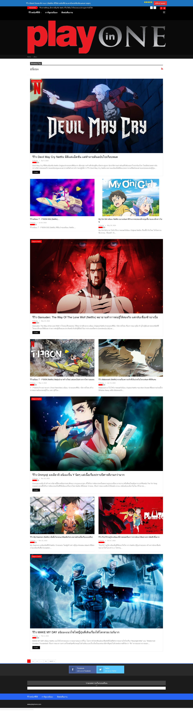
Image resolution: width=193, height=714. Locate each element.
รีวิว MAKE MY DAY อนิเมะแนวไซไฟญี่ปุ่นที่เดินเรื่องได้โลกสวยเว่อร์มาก (75, 632)
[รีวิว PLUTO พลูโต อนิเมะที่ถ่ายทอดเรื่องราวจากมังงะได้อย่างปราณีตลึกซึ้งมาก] (131, 515)
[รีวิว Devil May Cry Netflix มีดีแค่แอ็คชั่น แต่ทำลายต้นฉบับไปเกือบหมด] (96, 116)
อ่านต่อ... (36, 172)
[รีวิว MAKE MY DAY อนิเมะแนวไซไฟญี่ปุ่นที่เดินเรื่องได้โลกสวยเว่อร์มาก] (96, 591)
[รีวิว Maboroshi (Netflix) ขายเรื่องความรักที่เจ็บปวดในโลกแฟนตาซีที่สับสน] (131, 358)
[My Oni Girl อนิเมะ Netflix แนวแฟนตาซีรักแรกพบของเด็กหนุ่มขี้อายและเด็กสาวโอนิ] (131, 197)
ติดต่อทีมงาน (67, 12)
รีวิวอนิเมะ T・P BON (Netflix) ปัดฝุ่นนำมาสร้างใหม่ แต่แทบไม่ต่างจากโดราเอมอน (62, 379)
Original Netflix (36, 81)
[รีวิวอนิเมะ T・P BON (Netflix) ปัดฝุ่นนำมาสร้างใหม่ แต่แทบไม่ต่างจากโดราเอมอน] (62, 358)
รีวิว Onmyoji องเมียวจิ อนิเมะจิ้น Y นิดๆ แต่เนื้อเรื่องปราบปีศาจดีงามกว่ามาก (78, 475)
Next (52, 661)
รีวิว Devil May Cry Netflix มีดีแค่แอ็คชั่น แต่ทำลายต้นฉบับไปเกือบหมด (75, 157)
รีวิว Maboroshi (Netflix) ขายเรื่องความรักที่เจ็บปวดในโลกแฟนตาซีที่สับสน (127, 379)
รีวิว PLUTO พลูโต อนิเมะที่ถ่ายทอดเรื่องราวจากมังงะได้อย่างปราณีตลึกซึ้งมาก (129, 537)
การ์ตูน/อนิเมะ (51, 12)
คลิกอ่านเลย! (160, 3)
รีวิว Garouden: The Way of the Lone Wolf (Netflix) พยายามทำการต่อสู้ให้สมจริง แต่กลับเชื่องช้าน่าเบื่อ (95, 317)
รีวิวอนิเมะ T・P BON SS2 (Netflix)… (44, 219)
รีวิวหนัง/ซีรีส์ (34, 12)
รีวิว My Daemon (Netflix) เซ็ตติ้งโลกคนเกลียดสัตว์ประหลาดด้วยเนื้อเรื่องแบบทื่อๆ (61, 537)
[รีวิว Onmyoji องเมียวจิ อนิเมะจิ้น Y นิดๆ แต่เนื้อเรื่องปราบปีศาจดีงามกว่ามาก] (96, 433)
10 (46, 661)
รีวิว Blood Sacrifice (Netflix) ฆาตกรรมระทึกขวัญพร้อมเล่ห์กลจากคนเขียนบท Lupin (66, 8)
